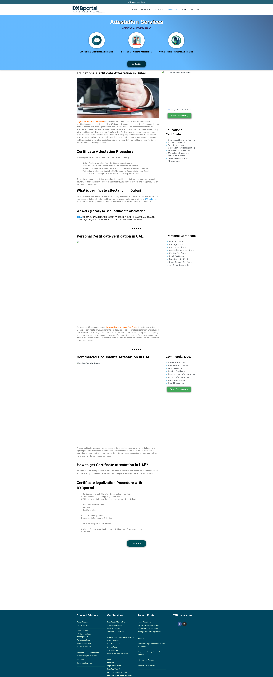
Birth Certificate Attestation (148, 629)
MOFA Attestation (113, 629)
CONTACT (183, 9)
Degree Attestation (144, 622)
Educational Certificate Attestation (96, 52)
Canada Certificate (114, 644)
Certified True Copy (114, 669)
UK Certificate (112, 647)
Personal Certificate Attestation (136, 52)
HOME (134, 9)
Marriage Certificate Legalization (149, 632)
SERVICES (170, 9)
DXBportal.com (182, 615)
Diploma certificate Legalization (149, 625)
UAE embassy (150, 199)
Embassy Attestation (114, 625)
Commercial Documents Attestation (176, 52)
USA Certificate (112, 650)
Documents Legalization (115, 632)
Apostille (110, 662)
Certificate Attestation (116, 622)
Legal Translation (114, 666)
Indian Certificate (113, 641)
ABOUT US (195, 9)
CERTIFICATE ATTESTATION (150, 9)
